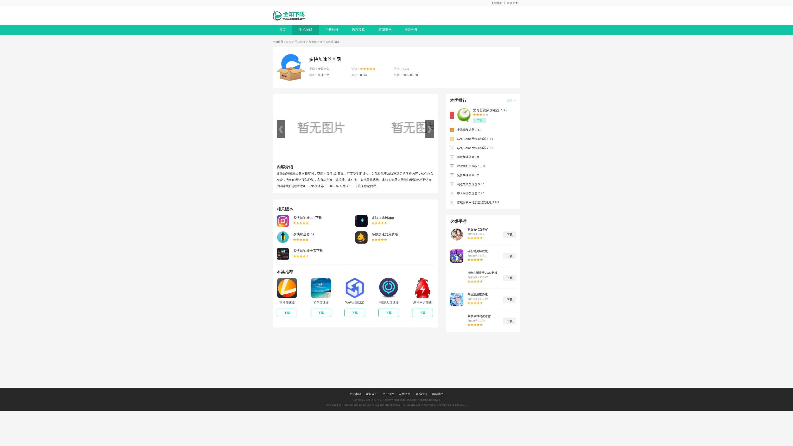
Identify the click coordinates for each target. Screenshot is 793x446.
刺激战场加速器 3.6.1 (471, 184)
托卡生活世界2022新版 (482, 272)
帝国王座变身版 (478, 294)
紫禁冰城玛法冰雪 (479, 316)
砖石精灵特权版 (478, 251)
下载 (479, 120)
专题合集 (411, 29)
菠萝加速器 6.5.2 (468, 175)
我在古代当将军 (478, 229)
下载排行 (497, 3)
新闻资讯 (385, 29)
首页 (282, 29)
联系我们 (421, 394)
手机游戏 (305, 29)
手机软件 (332, 29)
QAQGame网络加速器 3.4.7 (475, 138)
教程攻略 (358, 29)
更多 (509, 100)
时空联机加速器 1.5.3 (471, 166)
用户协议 (388, 394)
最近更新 (512, 3)
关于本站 (355, 394)
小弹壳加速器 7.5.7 (469, 129)
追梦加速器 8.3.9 (468, 157)
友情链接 (405, 394)
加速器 (313, 41)
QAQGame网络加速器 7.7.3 (475, 147)
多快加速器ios (303, 234)
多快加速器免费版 (385, 234)
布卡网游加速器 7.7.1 (471, 193)
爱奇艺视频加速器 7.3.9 (490, 110)
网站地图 (438, 394)
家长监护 (372, 394)
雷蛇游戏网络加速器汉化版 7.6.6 (478, 202)
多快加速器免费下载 (308, 251)
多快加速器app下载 (307, 217)
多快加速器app (383, 217)
